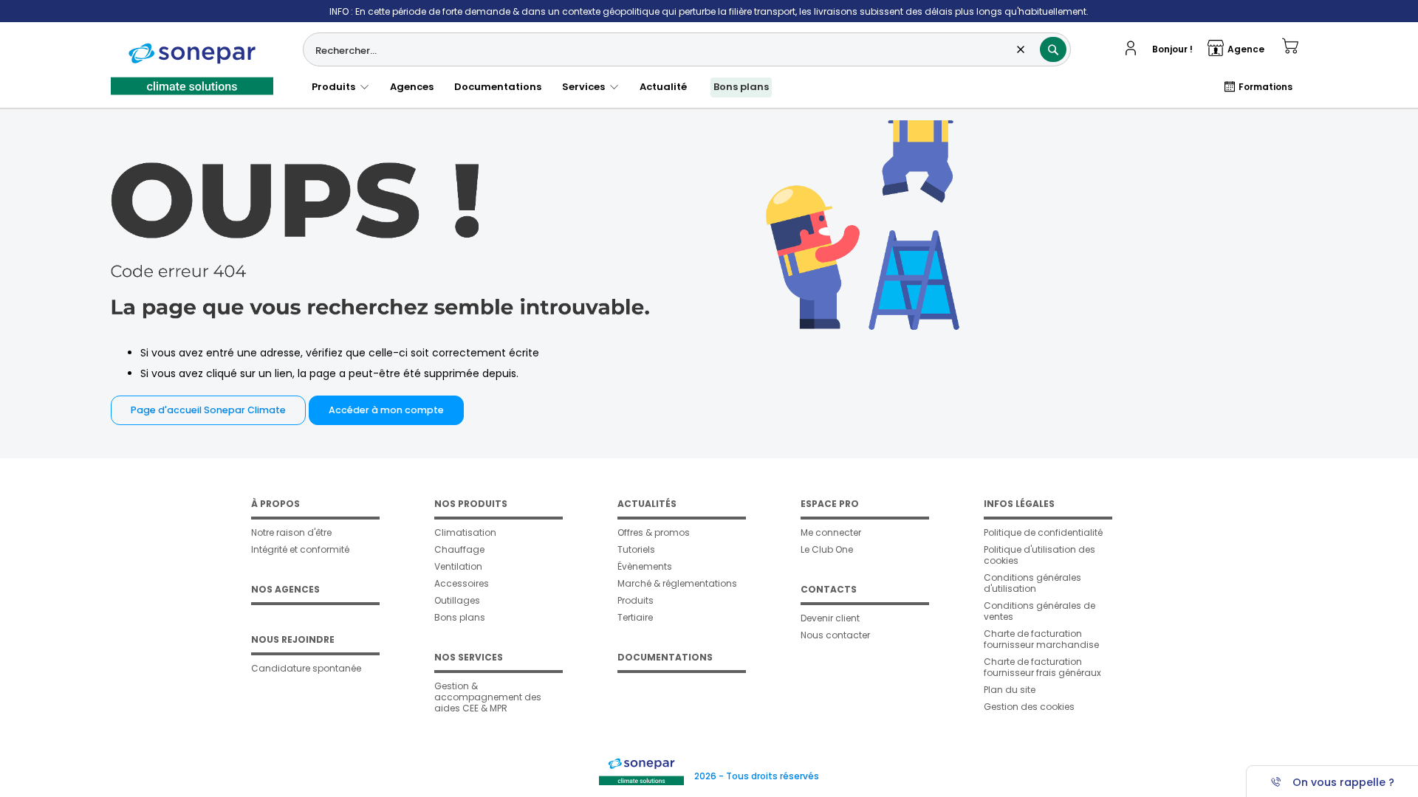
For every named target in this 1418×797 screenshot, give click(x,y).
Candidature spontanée (306, 668)
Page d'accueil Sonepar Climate (208, 410)
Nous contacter (835, 635)
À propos (275, 503)
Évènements (644, 566)
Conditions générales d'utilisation (1032, 583)
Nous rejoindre (293, 639)
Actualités (647, 503)
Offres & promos (653, 532)
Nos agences (285, 589)
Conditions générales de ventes (1039, 611)
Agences (412, 87)
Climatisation (465, 532)
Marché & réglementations (677, 583)
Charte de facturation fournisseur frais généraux (1042, 667)
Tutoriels (636, 549)
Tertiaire (635, 617)
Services (585, 87)
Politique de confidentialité (1043, 532)
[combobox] (687, 49)
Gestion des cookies (1029, 706)
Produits (336, 87)
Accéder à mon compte (386, 410)
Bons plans (741, 87)
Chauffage (459, 549)
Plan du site (1009, 689)
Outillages (457, 600)
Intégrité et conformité (300, 549)
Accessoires (461, 583)
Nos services (468, 657)
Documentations (497, 87)
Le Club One (827, 549)
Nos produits (470, 503)
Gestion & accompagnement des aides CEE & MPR (487, 697)
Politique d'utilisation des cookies (1039, 555)
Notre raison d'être (291, 532)
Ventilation (458, 566)
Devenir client (830, 618)
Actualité (663, 87)
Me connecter (831, 532)
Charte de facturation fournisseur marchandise (1041, 639)
